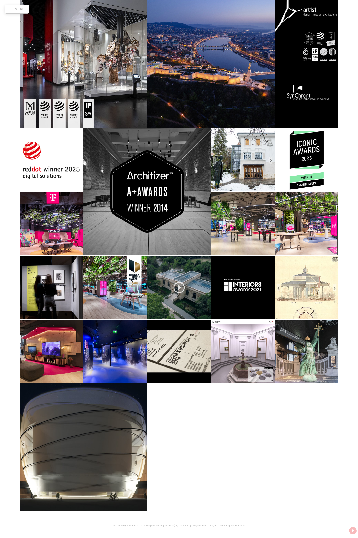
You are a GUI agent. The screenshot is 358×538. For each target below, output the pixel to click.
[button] (29, 64)
